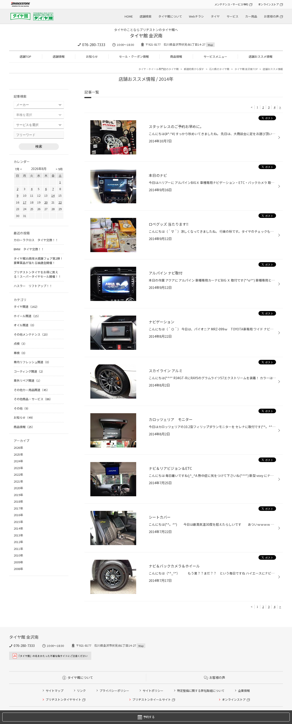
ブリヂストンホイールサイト (151, 699)
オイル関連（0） (25, 325)
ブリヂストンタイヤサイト (63, 699)
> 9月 (59, 169)
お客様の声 (271, 16)
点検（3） (20, 343)
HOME (129, 16)
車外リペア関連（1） (28, 380)
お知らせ (92, 56)
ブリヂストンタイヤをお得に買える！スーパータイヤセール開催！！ (37, 274)
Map (210, 45)
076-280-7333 (93, 44)
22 (60, 202)
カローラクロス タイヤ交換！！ (36, 240)
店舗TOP (25, 56)
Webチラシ (196, 16)
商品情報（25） (24, 427)
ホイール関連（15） (27, 316)
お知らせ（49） (24, 417)
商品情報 (176, 56)
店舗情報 (59, 56)
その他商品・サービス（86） (33, 399)
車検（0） (20, 353)
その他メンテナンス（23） (32, 334)
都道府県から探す (194, 69)
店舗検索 (145, 16)
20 (45, 202)
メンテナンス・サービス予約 (231, 4)
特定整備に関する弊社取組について (200, 690)
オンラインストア (268, 4)
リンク (81, 690)
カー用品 (251, 16)
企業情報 (244, 690)
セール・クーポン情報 (134, 56)
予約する (148, 717)
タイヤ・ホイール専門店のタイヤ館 (158, 69)
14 (53, 195)
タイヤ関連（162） (26, 306)
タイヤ (215, 16)
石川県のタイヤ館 (219, 69)
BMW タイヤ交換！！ (29, 249)
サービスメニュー (215, 56)
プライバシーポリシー (114, 690)
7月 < (18, 169)
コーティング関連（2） (29, 371)
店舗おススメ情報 (260, 56)
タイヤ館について (170, 16)
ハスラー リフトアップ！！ (33, 286)
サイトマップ (54, 690)
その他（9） (22, 408)
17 (24, 202)
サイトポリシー (153, 690)
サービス (232, 16)
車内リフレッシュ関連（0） (32, 362)
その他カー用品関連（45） (32, 390)
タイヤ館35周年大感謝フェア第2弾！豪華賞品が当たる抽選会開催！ (38, 260)
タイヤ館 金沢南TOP (246, 69)
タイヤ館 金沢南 (146, 35)
